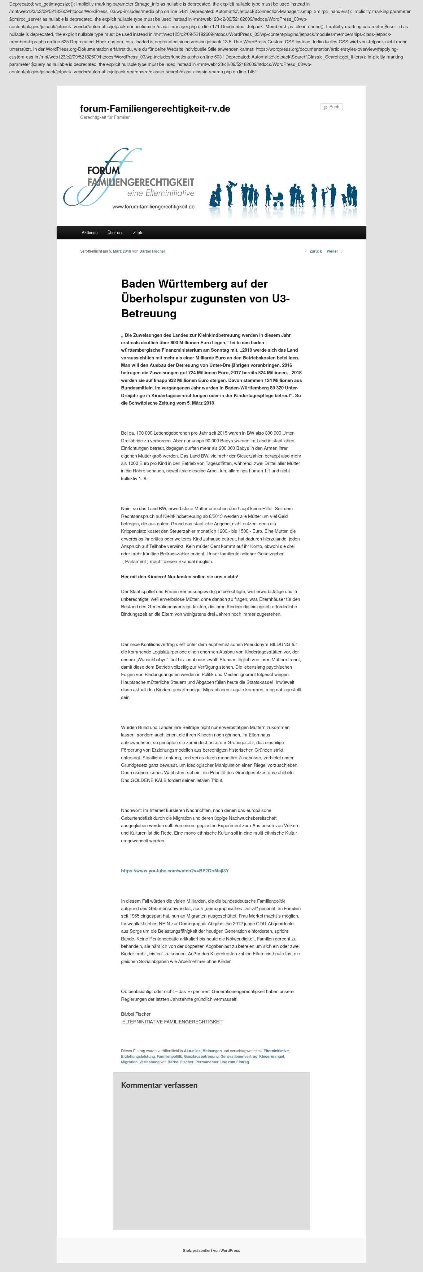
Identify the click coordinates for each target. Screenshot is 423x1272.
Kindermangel (271, 1056)
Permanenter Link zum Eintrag (222, 1062)
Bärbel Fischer (152, 251)
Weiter (335, 251)
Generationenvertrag (238, 1056)
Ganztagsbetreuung (201, 1056)
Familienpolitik (169, 1056)
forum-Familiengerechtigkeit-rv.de (155, 108)
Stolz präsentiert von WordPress (211, 1250)
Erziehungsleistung (138, 1056)
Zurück (313, 251)
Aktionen (90, 232)
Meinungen (212, 1050)
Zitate (138, 232)
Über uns (115, 232)
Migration (129, 1062)
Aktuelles (192, 1050)
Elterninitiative (276, 1050)
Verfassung (149, 1062)
